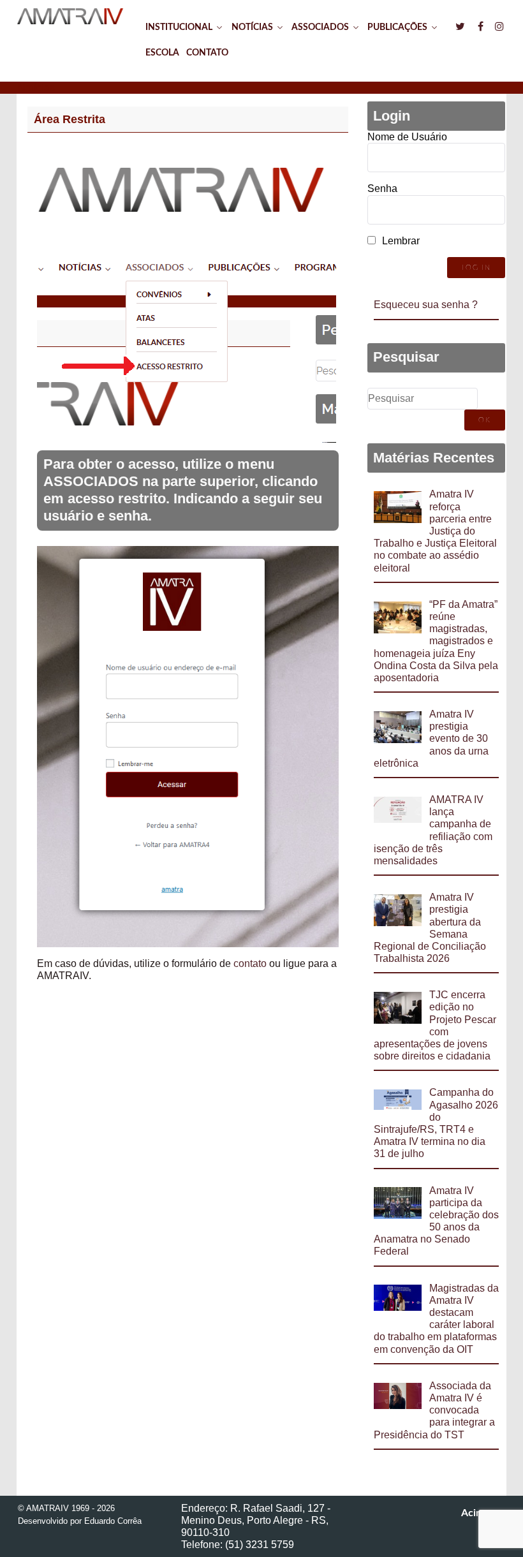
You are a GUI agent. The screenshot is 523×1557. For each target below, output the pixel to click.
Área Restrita (69, 119)
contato (250, 963)
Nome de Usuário (407, 136)
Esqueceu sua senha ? (426, 304)
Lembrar (401, 240)
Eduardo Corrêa (113, 1521)
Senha (382, 188)
